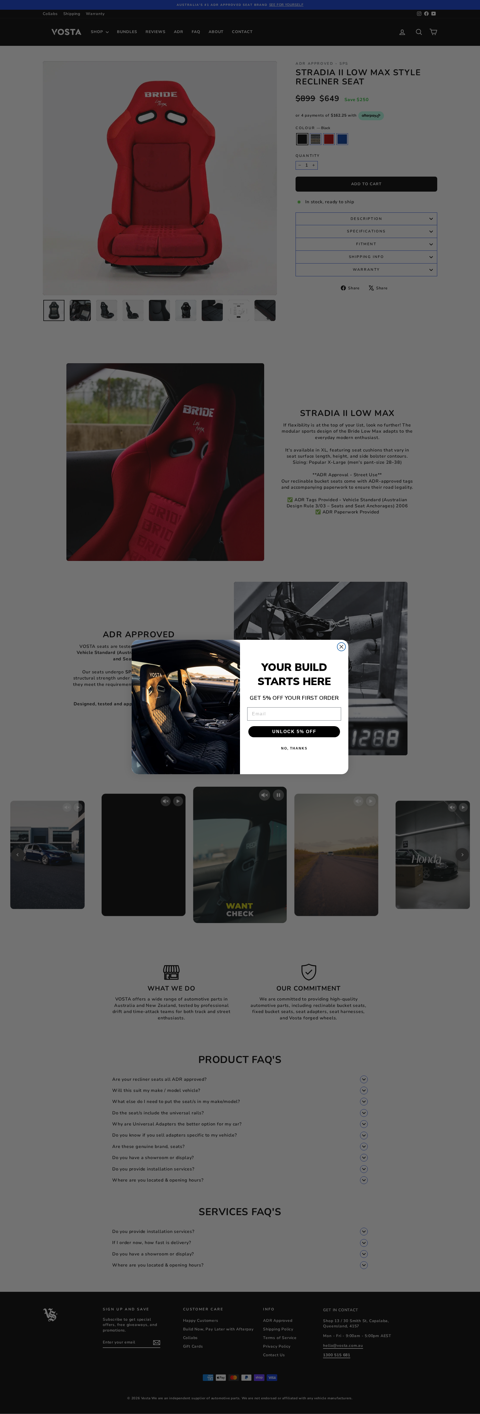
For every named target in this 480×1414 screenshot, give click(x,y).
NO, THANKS (294, 748)
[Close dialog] (341, 647)
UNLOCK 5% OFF (294, 731)
